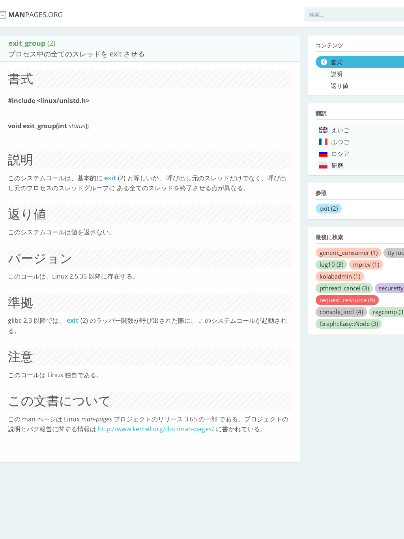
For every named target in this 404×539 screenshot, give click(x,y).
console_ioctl (341, 312)
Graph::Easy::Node (349, 324)
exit (110, 178)
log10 (331, 264)
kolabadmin (340, 276)
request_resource (347, 300)
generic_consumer (349, 252)
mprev (366, 264)
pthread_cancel (344, 288)
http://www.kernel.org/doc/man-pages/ (156, 429)
